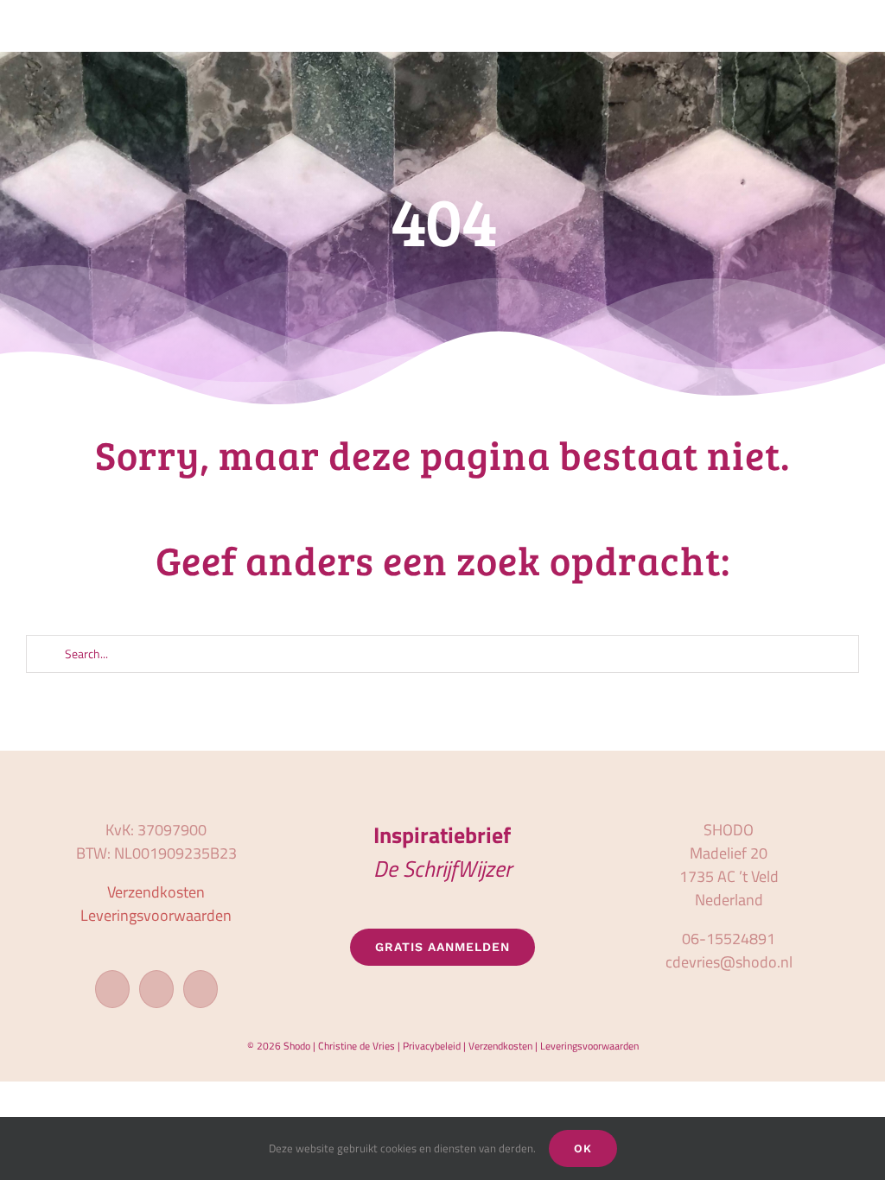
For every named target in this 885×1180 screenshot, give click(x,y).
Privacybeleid (432, 1045)
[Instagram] (156, 989)
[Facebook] (112, 989)
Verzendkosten (156, 892)
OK (583, 1148)
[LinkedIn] (200, 989)
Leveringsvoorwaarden (156, 915)
